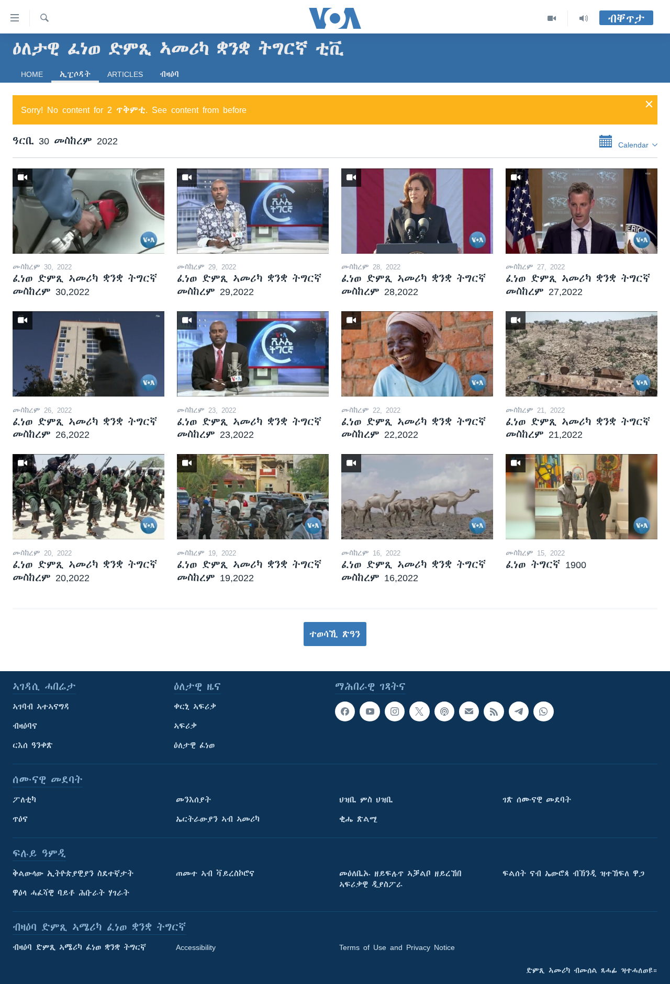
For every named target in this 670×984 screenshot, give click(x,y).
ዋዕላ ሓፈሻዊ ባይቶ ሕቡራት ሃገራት (71, 893)
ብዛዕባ (169, 74)
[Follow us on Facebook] (345, 711)
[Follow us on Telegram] (519, 711)
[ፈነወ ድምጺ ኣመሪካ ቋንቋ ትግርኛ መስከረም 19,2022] (253, 496)
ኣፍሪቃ (185, 726)
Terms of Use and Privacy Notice (397, 947)
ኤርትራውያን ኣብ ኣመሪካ (218, 819)
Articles (125, 74)
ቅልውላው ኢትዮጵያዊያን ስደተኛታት (73, 873)
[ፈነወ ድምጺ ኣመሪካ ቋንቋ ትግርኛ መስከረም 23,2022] (253, 354)
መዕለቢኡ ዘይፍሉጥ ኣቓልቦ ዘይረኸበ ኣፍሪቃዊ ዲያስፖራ (400, 879)
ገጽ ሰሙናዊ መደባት (536, 800)
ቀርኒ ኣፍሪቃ (195, 706)
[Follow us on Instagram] (395, 711)
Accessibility (196, 947)
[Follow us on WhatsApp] (543, 711)
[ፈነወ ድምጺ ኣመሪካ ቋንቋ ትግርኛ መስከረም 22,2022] (417, 354)
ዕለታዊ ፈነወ (194, 745)
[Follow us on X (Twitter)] (419, 711)
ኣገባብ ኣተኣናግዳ (41, 706)
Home (32, 74)
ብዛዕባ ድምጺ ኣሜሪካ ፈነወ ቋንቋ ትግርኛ (79, 947)
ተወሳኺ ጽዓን (335, 634)
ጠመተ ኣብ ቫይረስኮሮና (215, 873)
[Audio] (583, 18)
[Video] (552, 18)
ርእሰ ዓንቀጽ (33, 745)
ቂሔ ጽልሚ (358, 819)
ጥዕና (20, 819)
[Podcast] (444, 711)
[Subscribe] (469, 711)
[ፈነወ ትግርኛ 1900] (581, 496)
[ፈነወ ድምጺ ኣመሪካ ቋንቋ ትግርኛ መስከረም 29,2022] (253, 211)
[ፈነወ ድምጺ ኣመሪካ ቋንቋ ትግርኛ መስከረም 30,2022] (88, 211)
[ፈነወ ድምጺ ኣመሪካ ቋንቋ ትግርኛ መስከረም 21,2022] (581, 354)
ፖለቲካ (24, 800)
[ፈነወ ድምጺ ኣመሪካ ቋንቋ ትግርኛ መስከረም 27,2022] (581, 211)
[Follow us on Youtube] (369, 711)
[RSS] (494, 711)
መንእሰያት (193, 800)
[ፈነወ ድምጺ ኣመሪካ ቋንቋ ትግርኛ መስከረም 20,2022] (88, 496)
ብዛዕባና (25, 726)
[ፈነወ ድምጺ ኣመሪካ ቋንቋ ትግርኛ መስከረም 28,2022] (417, 211)
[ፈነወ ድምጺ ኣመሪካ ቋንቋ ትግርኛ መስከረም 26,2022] (88, 354)
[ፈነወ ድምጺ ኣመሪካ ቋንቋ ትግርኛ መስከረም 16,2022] (417, 496)
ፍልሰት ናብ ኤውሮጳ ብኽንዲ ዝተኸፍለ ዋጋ (573, 873)
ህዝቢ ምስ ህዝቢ (366, 800)
